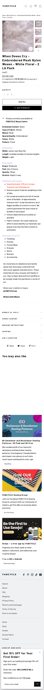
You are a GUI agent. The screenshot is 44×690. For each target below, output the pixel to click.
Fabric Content (9, 319)
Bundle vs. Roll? (10, 312)
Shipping (5, 82)
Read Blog (8, 464)
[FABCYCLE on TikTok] (36, 574)
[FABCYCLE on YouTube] (40, 574)
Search (5, 584)
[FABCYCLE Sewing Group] (22, 480)
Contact (5, 639)
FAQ (3, 592)
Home (4, 15)
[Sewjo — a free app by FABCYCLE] (22, 529)
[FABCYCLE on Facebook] (24, 574)
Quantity (6, 90)
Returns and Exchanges (12, 605)
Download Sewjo (9, 563)
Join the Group (9, 512)
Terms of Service (9, 609)
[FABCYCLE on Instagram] (32, 574)
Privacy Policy (8, 600)
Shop (4, 626)
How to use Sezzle (9, 613)
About (4, 588)
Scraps (5, 630)
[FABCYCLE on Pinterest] (28, 574)
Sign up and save (11, 648)
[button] (22, 79)
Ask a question (9, 338)
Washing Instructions (13, 325)
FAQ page (26, 678)
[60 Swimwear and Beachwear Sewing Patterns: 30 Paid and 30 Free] (22, 426)
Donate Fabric (8, 635)
